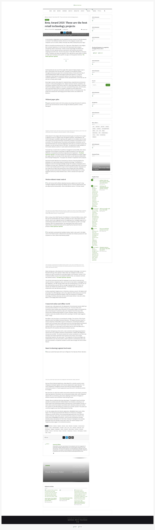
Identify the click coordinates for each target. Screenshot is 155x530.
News (54, 10)
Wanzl (49, 432)
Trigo (98, 134)
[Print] (70, 33)
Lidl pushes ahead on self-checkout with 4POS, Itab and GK (105, 248)
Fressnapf (61, 427)
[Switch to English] (74, 527)
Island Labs (79, 427)
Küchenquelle (47, 429)
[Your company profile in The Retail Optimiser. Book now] (101, 95)
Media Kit (77, 519)
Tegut (46, 432)
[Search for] (105, 11)
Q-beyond (81, 429)
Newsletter (76, 10)
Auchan (94, 128)
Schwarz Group (104, 132)
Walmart (94, 136)
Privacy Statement (83, 519)
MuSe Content (71, 429)
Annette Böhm (57, 29)
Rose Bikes (64, 430)
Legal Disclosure (71, 519)
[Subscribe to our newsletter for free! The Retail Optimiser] (101, 105)
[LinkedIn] (64, 33)
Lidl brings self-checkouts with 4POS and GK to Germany (104, 187)
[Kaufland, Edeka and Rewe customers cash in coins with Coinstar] (95, 182)
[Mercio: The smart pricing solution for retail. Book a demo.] (101, 30)
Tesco (94, 134)
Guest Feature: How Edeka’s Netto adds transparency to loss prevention (51, 499)
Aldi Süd (102, 126)
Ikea (68, 427)
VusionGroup (102, 134)
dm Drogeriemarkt (105, 128)
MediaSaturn (57, 429)
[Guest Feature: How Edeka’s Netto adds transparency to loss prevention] (51, 493)
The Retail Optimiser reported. (63, 277)
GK (97, 130)
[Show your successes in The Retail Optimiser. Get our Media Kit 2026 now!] (101, 147)
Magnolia (52, 429)
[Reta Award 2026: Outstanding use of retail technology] (66, 493)
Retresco (51, 430)
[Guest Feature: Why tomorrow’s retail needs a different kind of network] (80, 494)
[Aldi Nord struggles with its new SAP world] (95, 217)
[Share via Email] (67, 33)
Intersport (74, 427)
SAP (99, 132)
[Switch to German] (94, 11)
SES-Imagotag (80, 430)
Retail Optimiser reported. (56, 226)
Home (50, 10)
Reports (59, 10)
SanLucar (75, 430)
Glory (65, 427)
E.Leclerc (46, 427)
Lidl (100, 130)
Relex (103, 130)
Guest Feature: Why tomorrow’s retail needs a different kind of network (79, 502)
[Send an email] (60, 29)
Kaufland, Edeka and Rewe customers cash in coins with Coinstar (105, 181)
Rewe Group (56, 430)
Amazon (107, 126)
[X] (61, 33)
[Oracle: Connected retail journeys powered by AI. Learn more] (66, 61)
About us (70, 10)
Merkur (62, 429)
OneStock (76, 429)
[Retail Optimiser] (77, 5)
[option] (66, 470)
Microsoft (66, 429)
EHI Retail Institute (56, 427)
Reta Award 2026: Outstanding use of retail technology (66, 498)
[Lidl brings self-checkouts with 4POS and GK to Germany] (95, 196)
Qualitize (46, 430)
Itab (83, 427)
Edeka (51, 427)
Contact (82, 10)
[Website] (53, 453)
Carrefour (99, 128)
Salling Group (70, 430)
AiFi (93, 126)
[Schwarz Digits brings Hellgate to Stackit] (101, 164)
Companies (64, 10)
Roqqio (60, 430)
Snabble (85, 430)
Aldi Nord (97, 126)
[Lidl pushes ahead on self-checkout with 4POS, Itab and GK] (95, 254)
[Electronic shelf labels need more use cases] (95, 237)
